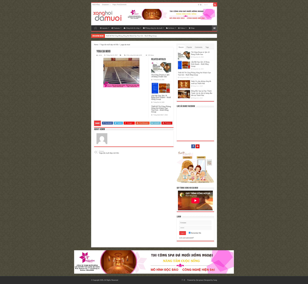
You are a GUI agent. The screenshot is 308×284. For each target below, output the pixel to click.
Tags (207, 47)
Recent (181, 47)
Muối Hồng (96, 4)
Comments (198, 47)
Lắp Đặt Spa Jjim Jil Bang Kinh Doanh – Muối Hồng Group (161, 97)
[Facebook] (198, 4)
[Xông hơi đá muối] (107, 16)
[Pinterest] (201, 4)
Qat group (199, 280)
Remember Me (195, 233)
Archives (171, 28)
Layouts (105, 28)
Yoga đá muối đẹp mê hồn (109, 45)
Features (117, 28)
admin (100, 55)
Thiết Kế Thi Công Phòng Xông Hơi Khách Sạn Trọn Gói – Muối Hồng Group (131, 36)
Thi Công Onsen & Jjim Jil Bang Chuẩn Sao (160, 76)
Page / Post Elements (119, 4)
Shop (192, 28)
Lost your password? (186, 238)
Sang (215, 280)
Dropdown (105, 4)
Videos (182, 28)
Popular (189, 47)
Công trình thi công (132, 28)
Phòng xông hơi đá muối (153, 28)
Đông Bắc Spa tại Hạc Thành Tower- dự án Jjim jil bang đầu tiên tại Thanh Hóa (201, 93)
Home (95, 27)
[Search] (215, 4)
